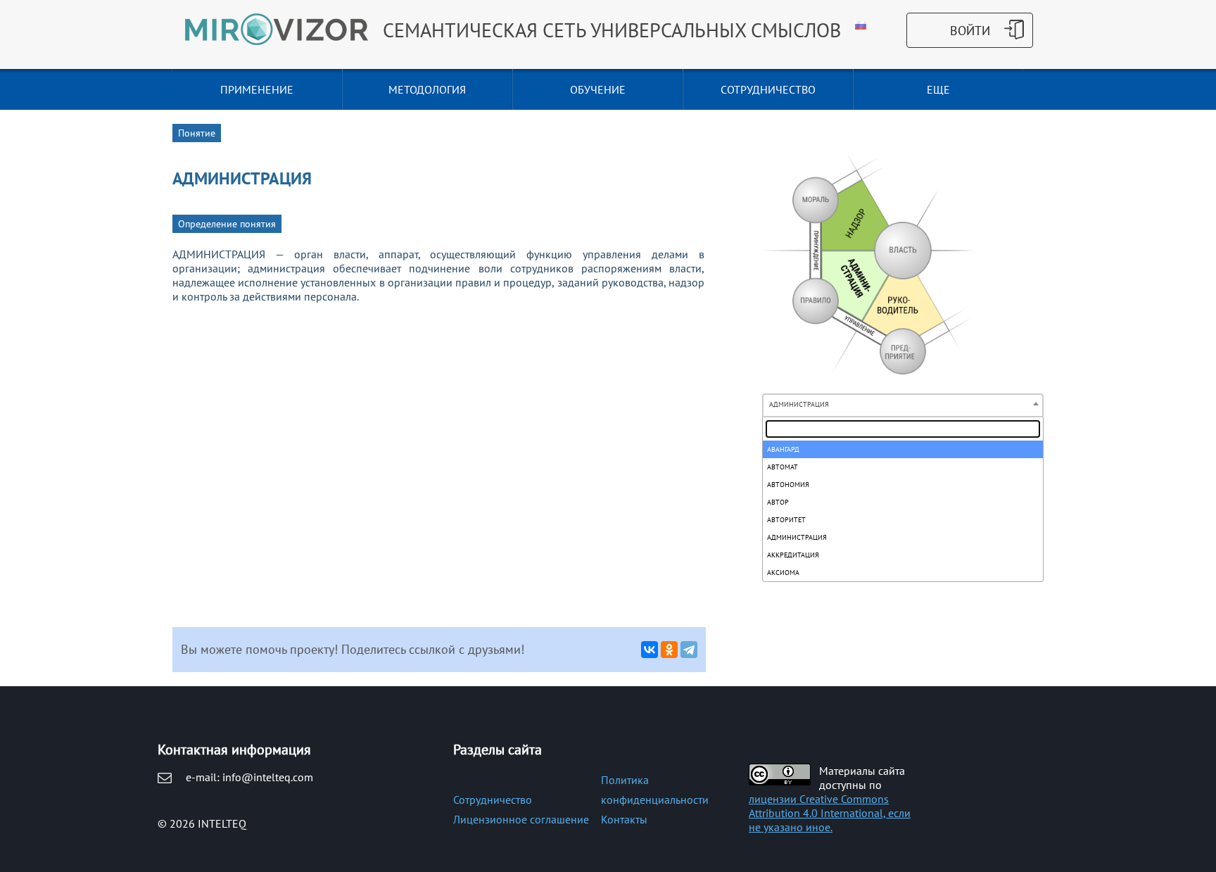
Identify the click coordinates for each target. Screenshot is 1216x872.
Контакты (624, 819)
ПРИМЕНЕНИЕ (256, 89)
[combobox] (903, 405)
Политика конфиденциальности (655, 790)
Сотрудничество (492, 799)
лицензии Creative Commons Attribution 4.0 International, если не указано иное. (830, 813)
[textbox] (903, 429)
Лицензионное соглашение (521, 819)
